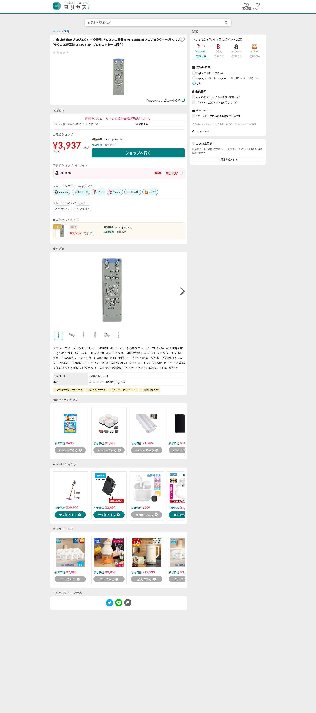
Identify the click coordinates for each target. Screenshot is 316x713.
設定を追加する (229, 159)
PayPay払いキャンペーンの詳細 (209, 124)
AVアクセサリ (97, 389)
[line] (118, 603)
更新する (143, 123)
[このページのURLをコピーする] (127, 602)
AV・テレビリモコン (124, 389)
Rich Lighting (150, 389)
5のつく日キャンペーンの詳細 (242, 124)
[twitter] (109, 603)
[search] (227, 22)
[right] (182, 291)
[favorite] (182, 40)
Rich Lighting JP (113, 139)
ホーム (56, 31)
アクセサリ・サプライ (69, 389)
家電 (66, 31)
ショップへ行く (138, 153)
